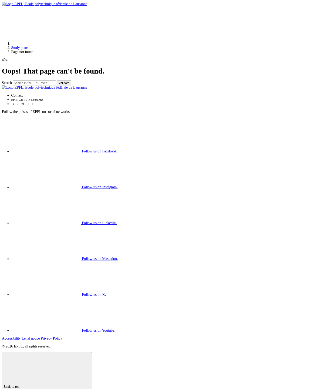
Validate (64, 83)
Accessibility (11, 338)
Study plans (19, 48)
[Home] (46, 43)
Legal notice (31, 338)
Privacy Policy (51, 338)
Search (7, 83)
